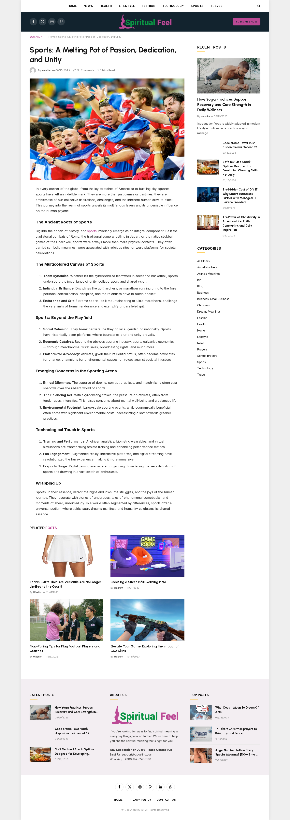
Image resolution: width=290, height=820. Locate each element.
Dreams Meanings (209, 311)
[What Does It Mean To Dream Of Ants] (201, 712)
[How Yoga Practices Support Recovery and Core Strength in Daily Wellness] (228, 75)
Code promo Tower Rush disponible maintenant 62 (240, 145)
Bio (199, 280)
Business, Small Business (213, 299)
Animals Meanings (208, 273)
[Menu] (32, 6)
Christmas (203, 305)
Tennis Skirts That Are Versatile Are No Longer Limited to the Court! (65, 584)
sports (92, 231)
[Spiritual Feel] (145, 22)
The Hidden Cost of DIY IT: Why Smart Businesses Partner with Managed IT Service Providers (240, 196)
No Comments (85, 70)
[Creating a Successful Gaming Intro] (147, 556)
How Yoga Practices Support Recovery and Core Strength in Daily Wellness (224, 104)
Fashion (149, 5)
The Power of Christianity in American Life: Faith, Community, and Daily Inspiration (241, 223)
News (88, 5)
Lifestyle (127, 5)
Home (72, 5)
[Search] (258, 6)
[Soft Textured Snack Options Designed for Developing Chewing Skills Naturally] (208, 167)
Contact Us (166, 799)
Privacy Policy (140, 799)
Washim (46, 70)
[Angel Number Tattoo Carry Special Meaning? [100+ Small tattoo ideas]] (201, 755)
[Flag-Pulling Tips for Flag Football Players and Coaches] (66, 620)
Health (106, 5)
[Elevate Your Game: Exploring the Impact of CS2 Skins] (147, 620)
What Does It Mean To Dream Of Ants (237, 710)
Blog (200, 286)
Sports (197, 5)
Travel (216, 5)
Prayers (202, 349)
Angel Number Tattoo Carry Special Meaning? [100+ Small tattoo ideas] (235, 752)
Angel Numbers (207, 267)
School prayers (207, 355)
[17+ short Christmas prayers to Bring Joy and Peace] (201, 734)
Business (203, 292)
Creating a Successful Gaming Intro (138, 582)
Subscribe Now (246, 21)
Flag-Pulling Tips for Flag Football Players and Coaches (65, 648)
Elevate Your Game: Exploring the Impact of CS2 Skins (144, 648)
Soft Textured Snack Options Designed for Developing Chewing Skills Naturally (240, 168)
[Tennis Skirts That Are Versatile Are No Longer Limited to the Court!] (66, 556)
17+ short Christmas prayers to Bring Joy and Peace (236, 731)
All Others (203, 261)
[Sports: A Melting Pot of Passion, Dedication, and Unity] (107, 129)
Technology (173, 5)
